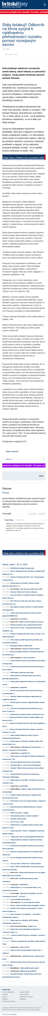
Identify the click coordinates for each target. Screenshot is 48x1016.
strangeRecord (25, 753)
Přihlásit (5, 492)
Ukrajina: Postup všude (18, 819)
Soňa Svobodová (16, 649)
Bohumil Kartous (16, 956)
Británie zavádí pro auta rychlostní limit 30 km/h (26, 625)
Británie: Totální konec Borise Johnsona (23, 592)
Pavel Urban (9, 520)
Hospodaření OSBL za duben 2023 (21, 646)
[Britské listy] (24, 157)
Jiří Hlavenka (14, 971)
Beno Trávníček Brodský (18, 926)
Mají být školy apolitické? (28, 971)
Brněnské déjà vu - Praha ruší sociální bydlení (25, 765)
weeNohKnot (24, 884)
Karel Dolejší (14, 893)
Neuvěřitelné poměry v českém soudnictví (24, 816)
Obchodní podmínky (8, 1001)
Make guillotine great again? (30, 968)
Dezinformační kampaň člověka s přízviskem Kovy (27, 714)
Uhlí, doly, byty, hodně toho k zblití (31, 589)
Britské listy (20, 5)
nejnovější (32, 514)
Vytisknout (8, 459)
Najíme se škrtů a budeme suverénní (31, 622)
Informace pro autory (26, 997)
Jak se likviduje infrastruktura (20, 899)
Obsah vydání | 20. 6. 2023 (14, 564)
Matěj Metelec (15, 968)
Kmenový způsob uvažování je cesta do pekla (25, 762)
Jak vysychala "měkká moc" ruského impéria (25, 863)
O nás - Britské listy (8, 992)
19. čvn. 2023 (20, 520)
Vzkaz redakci (24, 994)
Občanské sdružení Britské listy (25, 1008)
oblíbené (42, 514)
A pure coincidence (29, 657)
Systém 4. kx (32, 926)
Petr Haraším (14, 589)
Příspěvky (23, 999)
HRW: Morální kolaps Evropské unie (22, 568)
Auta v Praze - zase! (17, 822)
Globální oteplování (12, 451)
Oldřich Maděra (15, 789)
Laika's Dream (24, 947)
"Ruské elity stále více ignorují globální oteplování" (27, 837)
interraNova (24, 619)
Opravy (4, 997)
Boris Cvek (14, 622)
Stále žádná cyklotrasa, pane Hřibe (22, 672)
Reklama (5, 999)
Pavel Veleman (15, 747)
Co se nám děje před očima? (30, 902)
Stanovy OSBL (24, 992)
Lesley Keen (14, 619)
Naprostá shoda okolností (31, 649)
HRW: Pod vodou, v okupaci (19, 813)
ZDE (25, 441)
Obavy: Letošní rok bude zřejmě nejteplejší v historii (27, 905)
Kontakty (5, 994)
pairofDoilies (24, 786)
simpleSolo (23, 687)
